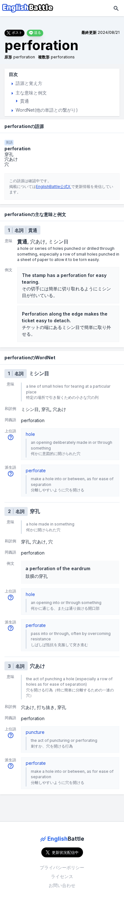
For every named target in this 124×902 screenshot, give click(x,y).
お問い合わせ (62, 885)
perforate (36, 470)
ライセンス (62, 876)
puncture (35, 732)
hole (30, 434)
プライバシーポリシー (62, 867)
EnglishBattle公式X (53, 186)
